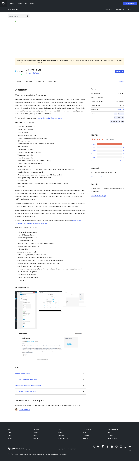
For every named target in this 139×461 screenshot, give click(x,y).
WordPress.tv (63, 438)
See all (122, 161)
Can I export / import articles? (25, 391)
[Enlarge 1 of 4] (35, 293)
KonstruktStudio (33, 73)
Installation (40, 81)
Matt (110, 432)
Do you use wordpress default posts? (28, 386)
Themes (35, 432)
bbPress (111, 435)
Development (52, 81)
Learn (59, 429)
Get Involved (87, 429)
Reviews (29, 81)
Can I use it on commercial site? (26, 380)
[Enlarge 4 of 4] (83, 333)
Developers (61, 435)
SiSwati (28, 449)
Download (119, 71)
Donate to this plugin (98, 196)
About (9, 429)
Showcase (36, 429)
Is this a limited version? (23, 374)
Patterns (35, 438)
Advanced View (96, 127)
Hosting (10, 435)
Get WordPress (130, 3)
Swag (85, 438)
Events (85, 432)
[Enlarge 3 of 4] (83, 293)
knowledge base (119, 117)
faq (116, 113)
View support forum (98, 177)
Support (121, 81)
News (9, 432)
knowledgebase (115, 121)
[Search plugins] (28, 16)
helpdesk (121, 113)
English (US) (120, 109)
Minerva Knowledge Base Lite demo (49, 118)
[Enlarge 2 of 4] (59, 293)
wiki (122, 121)
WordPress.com (114, 429)
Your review (95, 161)
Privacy (10, 438)
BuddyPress (112, 438)
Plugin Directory (13, 9)
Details (19, 81)
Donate (86, 435)
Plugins (35, 435)
